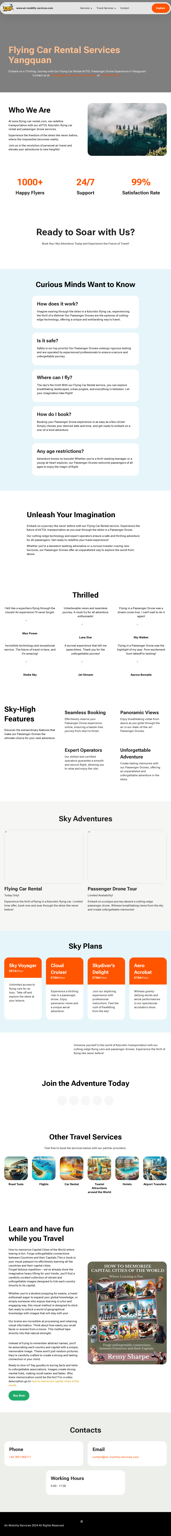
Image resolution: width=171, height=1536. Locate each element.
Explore (160, 8)
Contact (124, 8)
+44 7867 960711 (20, 1457)
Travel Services (104, 8)
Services (85, 8)
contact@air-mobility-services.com (73, 75)
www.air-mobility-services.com (34, 8)
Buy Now (19, 1395)
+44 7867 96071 (110, 75)
